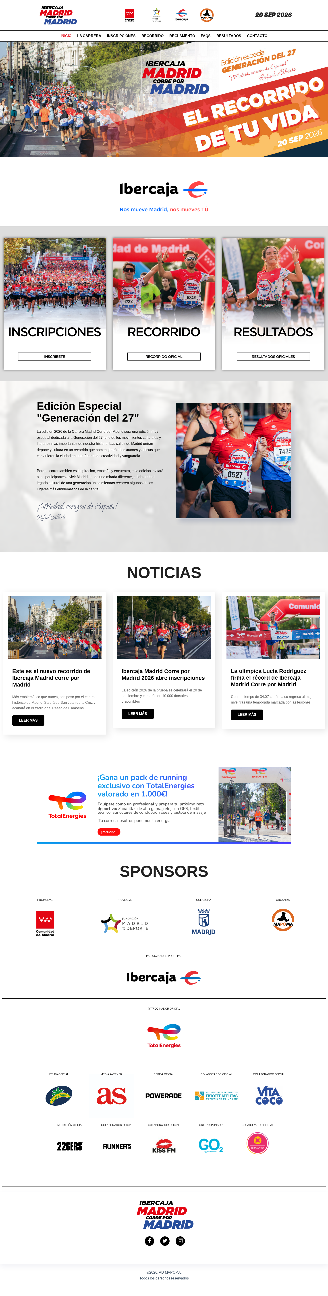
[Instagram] (180, 1241)
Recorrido (152, 36)
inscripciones (121, 36)
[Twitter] (165, 1241)
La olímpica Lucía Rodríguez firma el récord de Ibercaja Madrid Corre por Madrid (268, 677)
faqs (206, 36)
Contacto (257, 36)
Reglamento (182, 36)
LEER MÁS (28, 720)
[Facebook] (149, 1241)
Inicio (66, 36)
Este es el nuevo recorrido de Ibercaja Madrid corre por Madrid (51, 678)
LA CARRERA (89, 36)
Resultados (228, 36)
